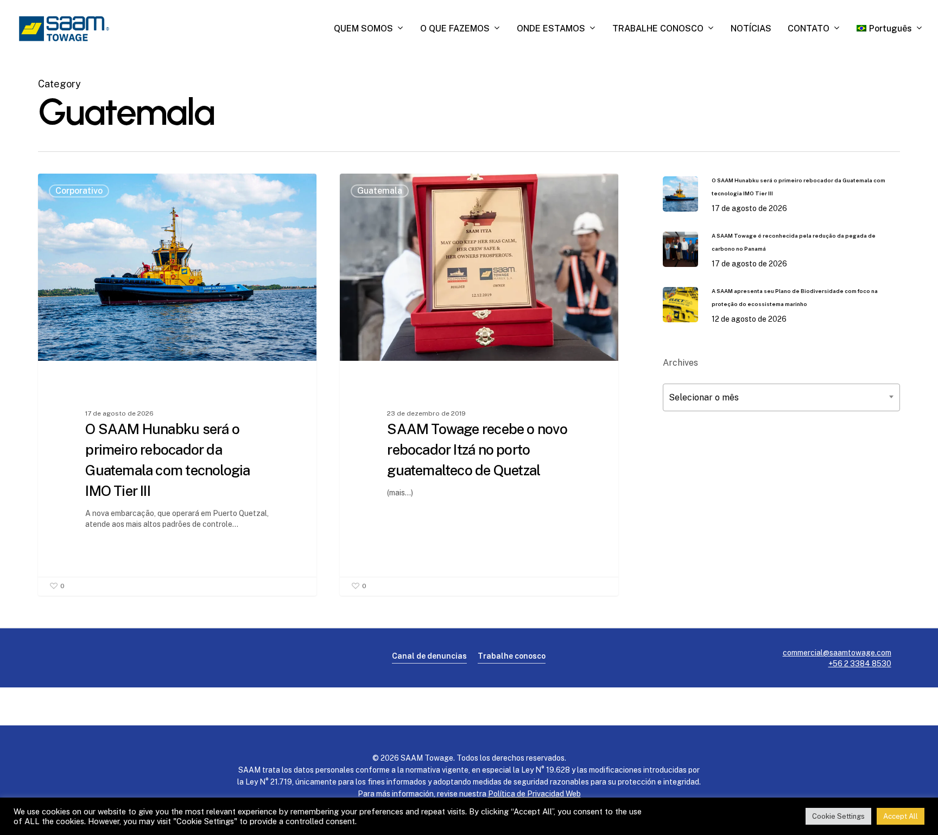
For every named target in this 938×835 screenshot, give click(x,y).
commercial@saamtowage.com (837, 652)
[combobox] (781, 397)
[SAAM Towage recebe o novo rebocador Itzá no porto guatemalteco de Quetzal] (479, 384)
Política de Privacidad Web (534, 793)
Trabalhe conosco (512, 656)
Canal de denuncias (429, 656)
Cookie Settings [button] (838, 816)
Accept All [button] (900, 816)
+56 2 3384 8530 (859, 663)
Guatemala (379, 191)
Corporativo (79, 191)
